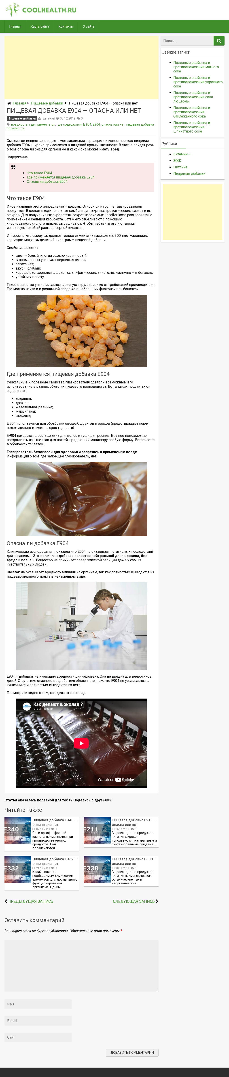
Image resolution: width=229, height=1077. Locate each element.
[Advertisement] (81, 67)
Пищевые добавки (47, 103)
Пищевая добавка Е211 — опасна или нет (134, 822)
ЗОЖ (177, 161)
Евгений (49, 118)
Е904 (96, 124)
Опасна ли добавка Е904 (47, 181)
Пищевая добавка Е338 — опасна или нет (134, 861)
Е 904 (87, 124)
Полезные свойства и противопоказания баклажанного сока (191, 112)
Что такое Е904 (39, 173)
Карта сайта (40, 26)
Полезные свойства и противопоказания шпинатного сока (191, 127)
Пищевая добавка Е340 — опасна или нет (54, 822)
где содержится (69, 124)
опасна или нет (113, 124)
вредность (19, 124)
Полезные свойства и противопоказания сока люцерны (193, 97)
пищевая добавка (140, 124)
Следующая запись (134, 901)
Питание (180, 167)
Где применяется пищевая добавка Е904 (61, 177)
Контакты (66, 26)
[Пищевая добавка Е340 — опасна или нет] (17, 842)
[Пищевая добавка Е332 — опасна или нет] (17, 881)
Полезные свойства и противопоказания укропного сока (198, 82)
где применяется (42, 124)
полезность (16, 128)
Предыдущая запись (30, 901)
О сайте (88, 26)
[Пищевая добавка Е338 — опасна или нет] (97, 881)
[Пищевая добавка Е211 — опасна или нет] (97, 842)
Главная (15, 26)
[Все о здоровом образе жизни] (41, 16)
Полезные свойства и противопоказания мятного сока (196, 67)
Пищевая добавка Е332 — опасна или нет (54, 861)
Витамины (182, 154)
